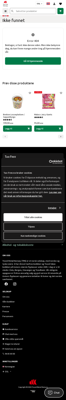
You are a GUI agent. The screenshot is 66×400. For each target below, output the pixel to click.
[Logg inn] (54, 4)
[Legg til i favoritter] (30, 93)
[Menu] (5, 11)
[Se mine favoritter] (60, 4)
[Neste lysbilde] (61, 136)
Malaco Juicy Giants (43, 114)
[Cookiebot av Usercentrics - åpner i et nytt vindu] (49, 162)
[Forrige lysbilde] (5, 136)
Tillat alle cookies (33, 217)
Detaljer (52, 207)
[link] (60, 11)
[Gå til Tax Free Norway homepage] (5, 4)
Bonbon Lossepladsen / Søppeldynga (14, 115)
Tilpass (31, 226)
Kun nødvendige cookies (33, 235)
